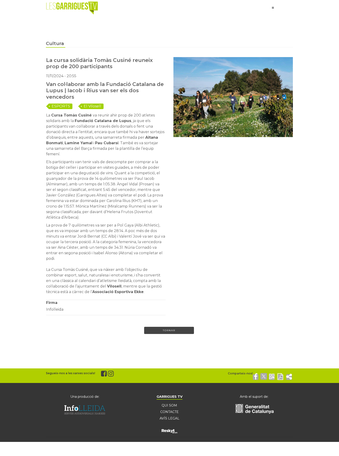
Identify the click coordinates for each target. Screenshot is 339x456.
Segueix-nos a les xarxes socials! (70, 373)
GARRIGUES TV (169, 397)
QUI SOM (169, 405)
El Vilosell (92, 106)
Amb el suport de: (254, 397)
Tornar (169, 330)
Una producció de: (84, 397)
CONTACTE (169, 412)
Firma (51, 302)
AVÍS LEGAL (169, 418)
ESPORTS (61, 106)
